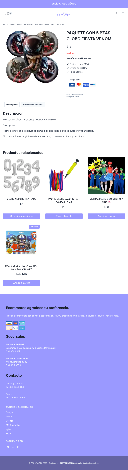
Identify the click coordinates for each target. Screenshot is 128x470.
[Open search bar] (4, 13)
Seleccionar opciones (21, 216)
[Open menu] (122, 13)
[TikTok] (18, 446)
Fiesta (77, 97)
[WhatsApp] (13, 446)
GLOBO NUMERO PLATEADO (21, 199)
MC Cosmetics (13, 425)
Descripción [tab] (12, 104)
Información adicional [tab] (33, 104)
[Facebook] (8, 446)
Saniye (9, 412)
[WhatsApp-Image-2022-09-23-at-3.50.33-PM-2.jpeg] (32, 57)
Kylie (8, 429)
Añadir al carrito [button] (64, 216)
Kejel (8, 433)
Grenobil (10, 421)
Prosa (9, 416)
